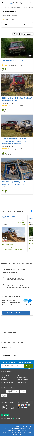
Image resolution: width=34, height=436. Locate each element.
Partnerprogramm (22, 377)
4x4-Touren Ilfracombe (7, 338)
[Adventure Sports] (16, 2)
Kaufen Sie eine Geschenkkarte (16, 312)
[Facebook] (26, 427)
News (18, 375)
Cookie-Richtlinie (21, 382)
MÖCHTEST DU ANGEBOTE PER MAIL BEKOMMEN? (17, 362)
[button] (31, 211)
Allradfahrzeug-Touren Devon (9, 355)
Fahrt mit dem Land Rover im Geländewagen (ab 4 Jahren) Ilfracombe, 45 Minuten (14, 141)
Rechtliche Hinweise (22, 380)
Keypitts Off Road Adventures (11, 217)
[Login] (31, 3)
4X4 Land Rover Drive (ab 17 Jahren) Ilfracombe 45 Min (17, 99)
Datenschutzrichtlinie (7, 382)
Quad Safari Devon (6, 347)
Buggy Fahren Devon (7, 353)
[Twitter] (31, 427)
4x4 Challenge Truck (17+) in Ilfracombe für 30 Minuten (13, 183)
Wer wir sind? (5, 375)
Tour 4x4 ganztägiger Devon (13, 60)
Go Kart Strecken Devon (8, 350)
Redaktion (4, 380)
